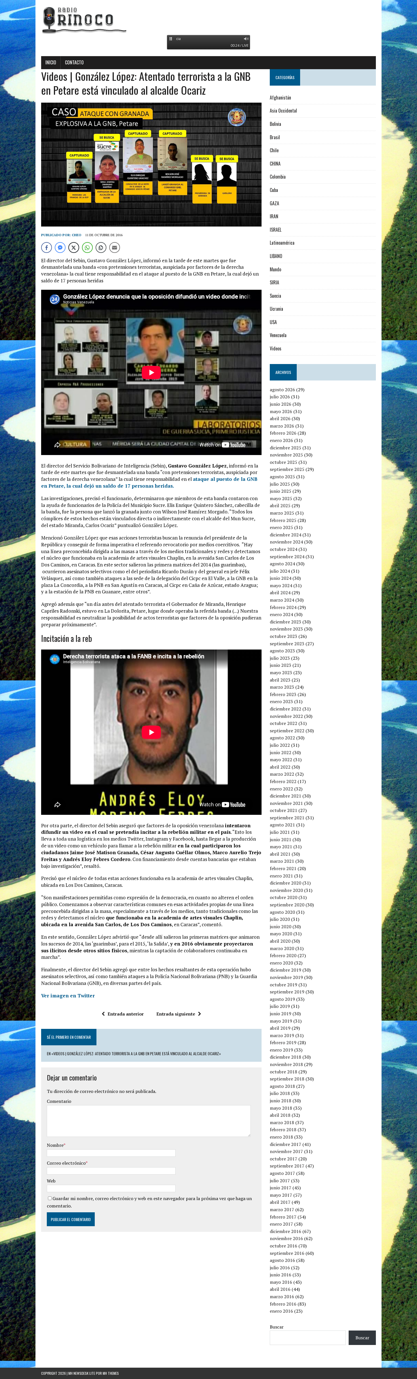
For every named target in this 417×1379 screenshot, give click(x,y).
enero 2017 (281, 1224)
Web (51, 1181)
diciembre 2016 (285, 1231)
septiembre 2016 (287, 1253)
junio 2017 (280, 1188)
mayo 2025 (281, 498)
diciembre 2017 (285, 1144)
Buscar (277, 1327)
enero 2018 (281, 1137)
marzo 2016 (282, 1296)
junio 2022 (280, 752)
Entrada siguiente (175, 1014)
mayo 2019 (281, 1021)
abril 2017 (280, 1202)
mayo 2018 (281, 1108)
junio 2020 (280, 926)
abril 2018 (280, 1115)
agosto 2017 (282, 1173)
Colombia (278, 176)
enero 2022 (281, 789)
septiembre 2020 (287, 905)
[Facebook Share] (46, 247)
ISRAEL (275, 229)
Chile (274, 150)
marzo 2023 (282, 687)
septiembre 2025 (287, 469)
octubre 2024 (283, 549)
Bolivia (275, 123)
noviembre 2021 (286, 803)
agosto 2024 (282, 564)
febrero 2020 (283, 955)
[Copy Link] (101, 247)
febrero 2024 (283, 607)
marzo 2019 (282, 1035)
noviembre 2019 (286, 977)
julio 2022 (280, 745)
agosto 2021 (282, 825)
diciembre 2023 (285, 622)
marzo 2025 (282, 513)
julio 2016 (280, 1267)
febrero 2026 (283, 433)
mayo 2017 (281, 1195)
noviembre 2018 (286, 1064)
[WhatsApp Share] (87, 247)
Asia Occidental (283, 110)
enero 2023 (281, 701)
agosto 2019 (282, 999)
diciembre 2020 (285, 883)
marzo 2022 (282, 774)
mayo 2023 (281, 672)
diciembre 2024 (285, 535)
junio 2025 (280, 491)
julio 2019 (280, 1006)
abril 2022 (280, 767)
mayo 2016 (281, 1282)
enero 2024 (281, 614)
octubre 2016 (283, 1246)
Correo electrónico (66, 1163)
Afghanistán (280, 97)
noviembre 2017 (286, 1151)
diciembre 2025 (285, 448)
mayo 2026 (281, 411)
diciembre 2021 (285, 796)
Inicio (50, 62)
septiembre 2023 (287, 643)
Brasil (275, 137)
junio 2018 (280, 1100)
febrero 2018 (283, 1129)
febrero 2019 (283, 1042)
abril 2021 (280, 854)
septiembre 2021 (287, 818)
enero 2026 (281, 440)
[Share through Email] (114, 247)
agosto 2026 (282, 389)
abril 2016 (280, 1289)
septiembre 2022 (287, 730)
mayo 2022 (281, 759)
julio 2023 (280, 658)
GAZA (274, 203)
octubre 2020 (283, 897)
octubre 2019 (283, 985)
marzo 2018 (282, 1122)
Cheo (76, 235)
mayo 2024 (281, 585)
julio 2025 (280, 484)
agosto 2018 (282, 1086)
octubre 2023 (283, 636)
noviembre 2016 (286, 1238)
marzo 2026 (282, 426)
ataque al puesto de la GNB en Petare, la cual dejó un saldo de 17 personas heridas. (149, 482)
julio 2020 (280, 919)
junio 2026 (280, 404)
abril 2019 (280, 1028)
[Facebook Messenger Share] (60, 247)
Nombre (55, 1145)
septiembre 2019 (287, 992)
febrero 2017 (283, 1217)
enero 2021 (281, 876)
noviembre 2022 (286, 716)
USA (273, 322)
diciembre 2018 (285, 1057)
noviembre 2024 (286, 542)
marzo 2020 (282, 948)
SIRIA (274, 282)
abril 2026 (280, 418)
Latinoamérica (282, 242)
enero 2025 (281, 527)
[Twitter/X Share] (73, 247)
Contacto (74, 62)
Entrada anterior (126, 1014)
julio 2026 (280, 397)
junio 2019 (280, 1013)
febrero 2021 (283, 868)
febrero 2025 (283, 520)
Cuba (274, 190)
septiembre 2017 (287, 1166)
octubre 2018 (283, 1072)
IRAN (274, 216)
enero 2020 (281, 963)
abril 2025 (280, 505)
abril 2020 (280, 941)
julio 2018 (280, 1093)
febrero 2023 (283, 694)
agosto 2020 (282, 912)
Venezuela (278, 335)
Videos (275, 348)
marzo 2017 (282, 1209)
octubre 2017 (283, 1159)
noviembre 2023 (286, 629)
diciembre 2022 (285, 709)
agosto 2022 (282, 738)
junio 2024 (280, 578)
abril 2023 (280, 680)
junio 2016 (280, 1275)
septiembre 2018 (287, 1079)
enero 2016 (281, 1311)
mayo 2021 (281, 846)
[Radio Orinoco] (208, 20)
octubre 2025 (283, 462)
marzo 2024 (282, 600)
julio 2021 (280, 832)
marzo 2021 (282, 861)
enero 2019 (281, 1050)
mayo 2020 (281, 933)
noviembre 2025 (286, 455)
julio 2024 (280, 571)
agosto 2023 (282, 651)
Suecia (275, 295)
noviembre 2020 (286, 890)
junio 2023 (280, 665)
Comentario (59, 1101)
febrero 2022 (283, 781)
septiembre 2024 (287, 556)
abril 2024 (280, 592)
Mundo (275, 269)
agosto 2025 (282, 476)
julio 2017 (280, 1180)
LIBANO (276, 256)
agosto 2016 (282, 1260)
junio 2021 (280, 839)
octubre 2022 (283, 723)
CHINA (275, 163)
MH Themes (111, 1373)
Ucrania (276, 308)
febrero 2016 (283, 1304)
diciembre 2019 (285, 970)
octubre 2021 (283, 810)
